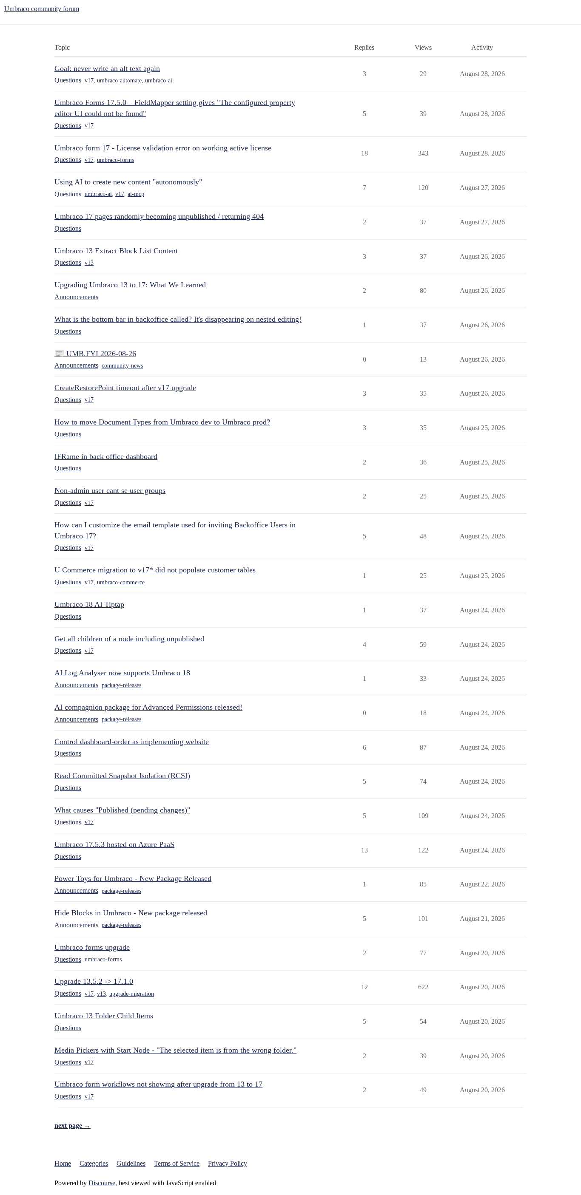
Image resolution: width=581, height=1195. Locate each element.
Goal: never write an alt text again (107, 68)
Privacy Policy (227, 1163)
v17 (89, 80)
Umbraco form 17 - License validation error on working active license (162, 148)
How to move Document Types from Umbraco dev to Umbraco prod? (162, 422)
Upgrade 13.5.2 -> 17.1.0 (93, 981)
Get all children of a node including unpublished (129, 638)
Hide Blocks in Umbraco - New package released (130, 913)
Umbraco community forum (41, 8)
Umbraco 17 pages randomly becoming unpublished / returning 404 (159, 216)
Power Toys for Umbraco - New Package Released (132, 878)
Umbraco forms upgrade (92, 947)
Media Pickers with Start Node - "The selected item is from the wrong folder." (175, 1050)
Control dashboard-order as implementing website (131, 741)
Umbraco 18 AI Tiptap (89, 604)
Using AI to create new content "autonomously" (128, 182)
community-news (122, 365)
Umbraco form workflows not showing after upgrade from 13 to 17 (158, 1084)
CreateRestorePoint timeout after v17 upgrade (125, 387)
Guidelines (131, 1163)
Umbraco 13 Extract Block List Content (116, 250)
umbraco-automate (119, 80)
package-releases (121, 685)
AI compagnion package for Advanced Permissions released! (148, 707)
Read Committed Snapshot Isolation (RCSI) (122, 775)
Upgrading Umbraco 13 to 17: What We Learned (130, 284)
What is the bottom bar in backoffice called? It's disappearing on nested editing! (178, 319)
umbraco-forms (115, 160)
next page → (72, 1125)
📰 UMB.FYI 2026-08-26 (95, 353)
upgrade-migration (131, 994)
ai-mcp (136, 194)
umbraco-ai (158, 80)
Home (62, 1163)
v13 (89, 263)
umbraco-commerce (121, 582)
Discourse (101, 1183)
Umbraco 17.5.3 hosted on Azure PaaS (114, 844)
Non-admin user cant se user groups (109, 490)
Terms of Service (176, 1163)
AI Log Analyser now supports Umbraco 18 (122, 672)
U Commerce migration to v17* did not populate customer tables (155, 570)
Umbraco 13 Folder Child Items (103, 1015)
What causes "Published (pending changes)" (122, 810)
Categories (94, 1163)
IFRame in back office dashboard (105, 456)
